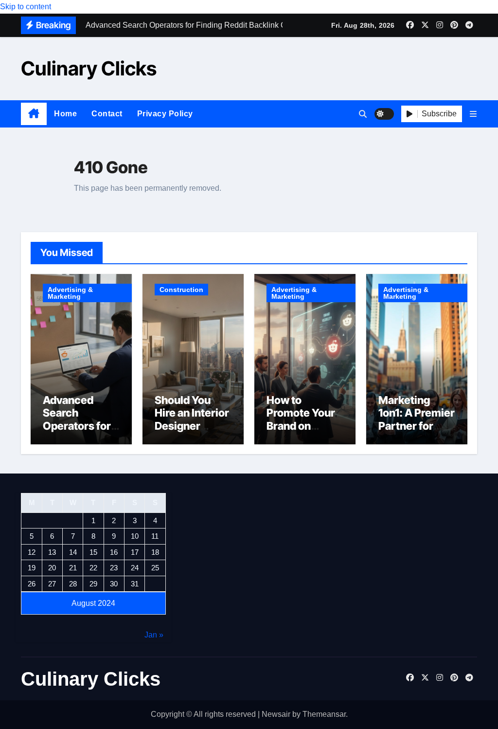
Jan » (153, 635)
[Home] (34, 114)
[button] (473, 114)
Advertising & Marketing (70, 293)
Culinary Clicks (89, 68)
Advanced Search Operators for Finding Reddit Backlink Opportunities (78, 432)
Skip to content (25, 6)
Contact (107, 113)
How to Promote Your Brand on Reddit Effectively (301, 426)
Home (65, 113)
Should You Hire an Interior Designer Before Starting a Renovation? (193, 426)
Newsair (276, 714)
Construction (181, 289)
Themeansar (324, 714)
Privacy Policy (165, 113)
